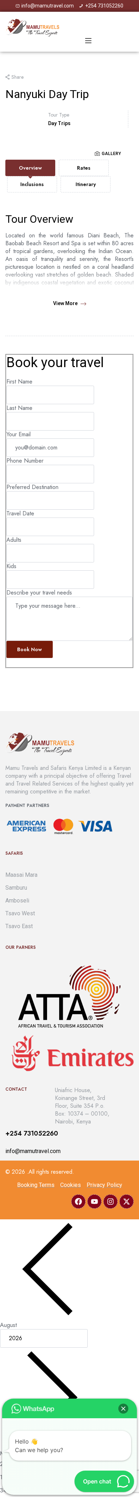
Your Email (18, 434)
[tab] (30, 168)
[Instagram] (110, 1201)
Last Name (19, 408)
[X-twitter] (126, 1201)
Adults (13, 540)
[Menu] (88, 40)
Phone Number (24, 461)
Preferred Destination (32, 487)
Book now (29, 649)
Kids (11, 566)
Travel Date (20, 513)
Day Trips (59, 123)
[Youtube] (94, 1201)
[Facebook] (78, 1201)
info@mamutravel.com (33, 1151)
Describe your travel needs (39, 592)
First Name (19, 381)
